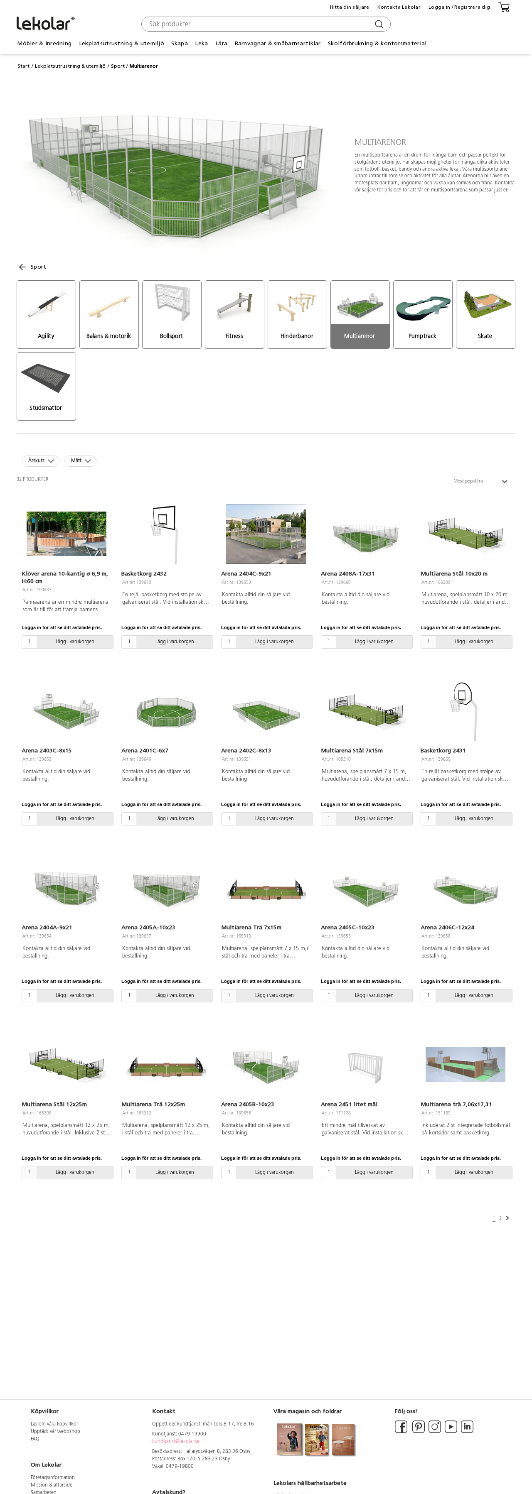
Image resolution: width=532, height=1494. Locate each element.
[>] (507, 1218)
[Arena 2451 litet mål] (366, 1064)
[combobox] (265, 24)
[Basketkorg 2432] (166, 534)
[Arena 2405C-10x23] (366, 887)
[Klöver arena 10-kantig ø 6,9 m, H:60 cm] (66, 534)
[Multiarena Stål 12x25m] (66, 1064)
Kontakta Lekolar (399, 7)
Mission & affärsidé (51, 1485)
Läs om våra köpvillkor (54, 1424)
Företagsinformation (53, 1477)
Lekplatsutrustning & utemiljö (70, 66)
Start (23, 66)
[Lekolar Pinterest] (418, 1431)
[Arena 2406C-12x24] (465, 887)
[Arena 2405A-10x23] (166, 887)
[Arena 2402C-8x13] (266, 711)
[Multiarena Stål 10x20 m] (465, 534)
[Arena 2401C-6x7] (166, 711)
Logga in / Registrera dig (459, 7)
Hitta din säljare (349, 7)
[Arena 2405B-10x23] (266, 1064)
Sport (118, 66)
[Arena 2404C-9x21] (266, 534)
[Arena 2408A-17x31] (366, 534)
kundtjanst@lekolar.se (176, 1441)
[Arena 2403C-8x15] (66, 711)
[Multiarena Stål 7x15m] (366, 711)
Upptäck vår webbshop (55, 1431)
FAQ (35, 1439)
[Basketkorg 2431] (465, 711)
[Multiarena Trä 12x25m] (166, 1064)
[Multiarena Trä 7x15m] (266, 887)
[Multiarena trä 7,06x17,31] (465, 1064)
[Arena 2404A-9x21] (66, 887)
